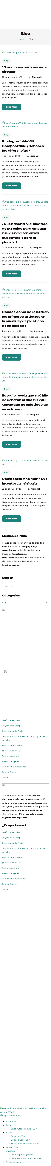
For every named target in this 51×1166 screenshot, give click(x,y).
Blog (6, 60)
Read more (11, 107)
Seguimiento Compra (12, 726)
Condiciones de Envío (12, 731)
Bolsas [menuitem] (8, 1132)
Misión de (11, 720)
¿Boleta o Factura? (11, 751)
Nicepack (37, 77)
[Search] (45, 586)
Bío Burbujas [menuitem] (11, 1147)
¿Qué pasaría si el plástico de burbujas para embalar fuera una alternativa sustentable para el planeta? (25, 233)
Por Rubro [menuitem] (10, 1121)
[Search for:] (25, 586)
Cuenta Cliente (9, 772)
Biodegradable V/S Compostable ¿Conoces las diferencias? (23, 146)
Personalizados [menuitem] (13, 1162)
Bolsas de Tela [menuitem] (18, 1136)
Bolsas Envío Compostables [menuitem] (25, 1143)
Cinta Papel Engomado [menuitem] (22, 1154)
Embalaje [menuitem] (10, 1151)
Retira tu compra (10, 756)
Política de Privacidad (12, 745)
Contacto (6, 777)
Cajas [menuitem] (8, 1125)
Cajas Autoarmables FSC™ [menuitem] (24, 1129)
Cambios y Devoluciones (14, 767)
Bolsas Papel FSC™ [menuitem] (20, 1140)
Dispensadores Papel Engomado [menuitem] (27, 1158)
